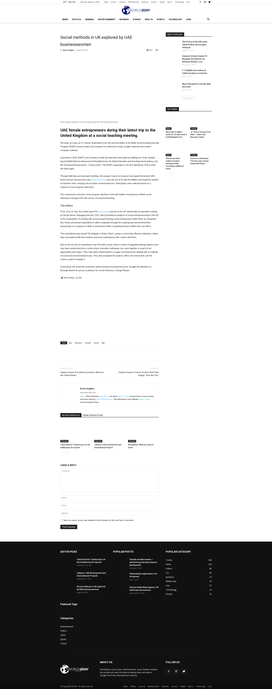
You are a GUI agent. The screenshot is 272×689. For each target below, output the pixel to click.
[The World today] (136, 10)
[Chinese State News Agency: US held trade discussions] (120, 591)
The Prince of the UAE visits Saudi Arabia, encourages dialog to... (194, 45)
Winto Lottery (145, 399)
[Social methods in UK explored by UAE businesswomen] (67, 590)
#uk (70, 343)
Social (96, 343)
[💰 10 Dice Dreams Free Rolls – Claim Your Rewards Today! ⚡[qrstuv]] (201, 122)
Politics (113, 2)
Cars (188, 2)
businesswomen (99, 179)
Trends (193, 128)
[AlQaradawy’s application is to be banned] (120, 577)
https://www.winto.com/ (88, 392)
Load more (187, 98)
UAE (103, 343)
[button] (208, 19)
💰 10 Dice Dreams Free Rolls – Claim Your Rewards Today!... (200, 134)
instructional (104, 211)
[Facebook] (200, 2)
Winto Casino (123, 396)
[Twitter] (209, 2)
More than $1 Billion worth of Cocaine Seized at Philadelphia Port (176, 134)
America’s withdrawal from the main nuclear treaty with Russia (199, 161)
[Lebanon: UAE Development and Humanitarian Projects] (109, 431)
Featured (64, 441)
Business (145, 2)
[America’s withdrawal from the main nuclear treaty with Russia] (201, 149)
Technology (179, 2)
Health (162, 2)
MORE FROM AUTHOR (93, 415)
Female (88, 343)
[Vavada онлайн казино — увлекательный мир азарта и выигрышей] (120, 563)
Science (154, 2)
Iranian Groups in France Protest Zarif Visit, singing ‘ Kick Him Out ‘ (139, 374)
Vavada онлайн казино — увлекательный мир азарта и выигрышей (143, 562)
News (106, 2)
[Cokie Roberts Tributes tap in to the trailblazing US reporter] (75, 431)
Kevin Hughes (68, 50)
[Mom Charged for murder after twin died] (173, 87)
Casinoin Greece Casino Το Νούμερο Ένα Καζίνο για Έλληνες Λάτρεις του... (194, 59)
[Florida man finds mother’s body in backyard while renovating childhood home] (176, 149)
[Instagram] (205, 2)
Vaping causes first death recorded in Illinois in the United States (82, 374)
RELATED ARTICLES (71, 415)
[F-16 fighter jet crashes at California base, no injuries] (173, 74)
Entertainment (133, 2)
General (122, 2)
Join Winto (104, 396)
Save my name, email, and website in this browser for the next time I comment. (98, 520)
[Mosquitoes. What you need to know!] (143, 431)
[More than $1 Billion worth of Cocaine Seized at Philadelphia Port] (176, 122)
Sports (169, 2)
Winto (82, 396)
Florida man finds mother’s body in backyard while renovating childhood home (175, 163)
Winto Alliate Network (104, 399)
